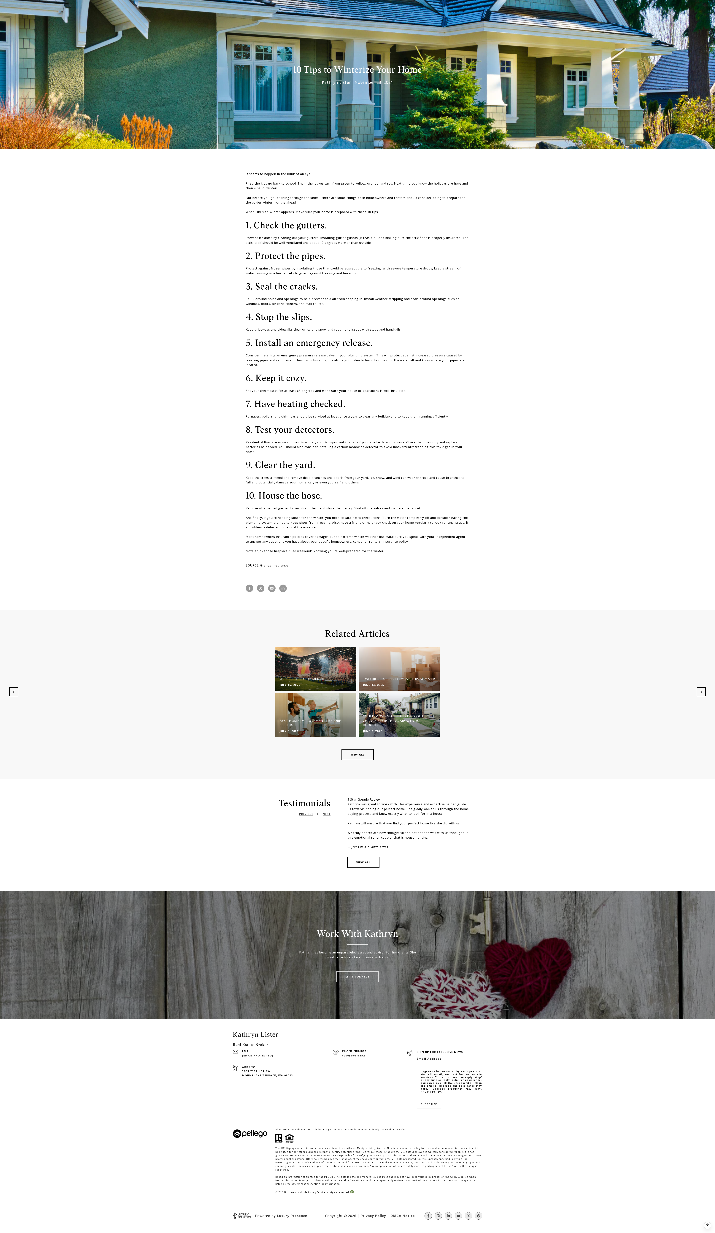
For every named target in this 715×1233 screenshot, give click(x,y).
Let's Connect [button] (357, 976)
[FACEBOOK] (428, 1216)
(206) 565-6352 (353, 1055)
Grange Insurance (274, 565)
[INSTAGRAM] (438, 1216)
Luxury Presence (292, 1215)
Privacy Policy (431, 1091)
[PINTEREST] (478, 1216)
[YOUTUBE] (458, 1216)
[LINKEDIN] (448, 1216)
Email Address (429, 1059)
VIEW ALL (363, 862)
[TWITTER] (468, 1216)
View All (357, 754)
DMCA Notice (402, 1215)
